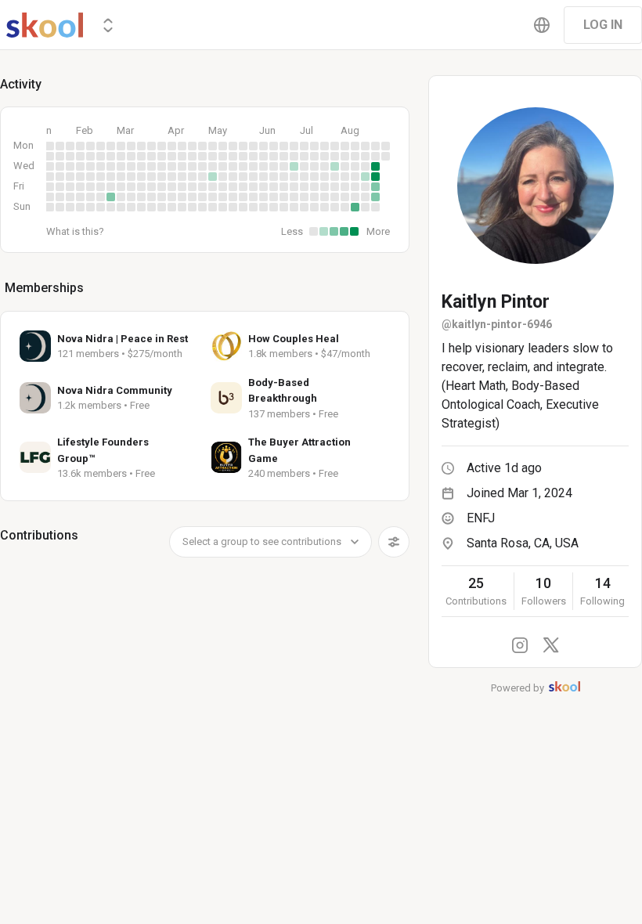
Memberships (44, 287)
